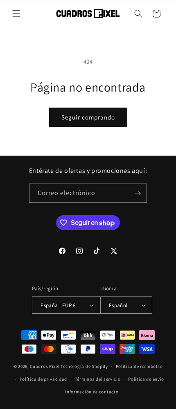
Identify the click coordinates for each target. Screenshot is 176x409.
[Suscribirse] (138, 193)
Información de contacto (91, 392)
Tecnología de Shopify (84, 366)
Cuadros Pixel (44, 366)
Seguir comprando (88, 117)
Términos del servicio (98, 379)
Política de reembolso (139, 366)
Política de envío (146, 379)
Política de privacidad (43, 379)
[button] (16, 14)
